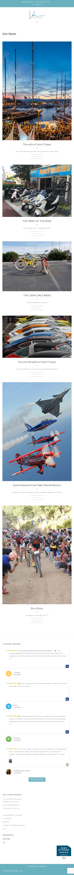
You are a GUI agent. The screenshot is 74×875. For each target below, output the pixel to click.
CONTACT (38, 4)
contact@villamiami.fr (11, 805)
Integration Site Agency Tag (13, 871)
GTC (4, 829)
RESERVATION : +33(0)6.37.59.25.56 (36, 2)
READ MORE (37, 156)
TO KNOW (7, 818)
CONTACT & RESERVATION (14, 825)
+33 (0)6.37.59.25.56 (11, 808)
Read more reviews (37, 779)
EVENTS (6, 822)
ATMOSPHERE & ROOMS (12, 815)
